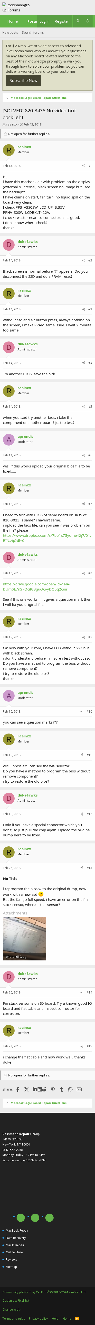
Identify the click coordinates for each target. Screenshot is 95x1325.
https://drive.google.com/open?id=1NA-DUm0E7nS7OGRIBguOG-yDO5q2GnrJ (36, 586)
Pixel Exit (23, 1300)
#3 (90, 309)
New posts (10, 32)
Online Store (14, 1252)
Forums (34, 21)
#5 (90, 406)
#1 (90, 166)
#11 (89, 755)
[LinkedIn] (35, 1089)
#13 (89, 868)
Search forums (33, 32)
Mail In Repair (15, 1245)
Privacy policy (38, 1318)
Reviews (11, 1259)
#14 (89, 992)
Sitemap (11, 1267)
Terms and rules (13, 1318)
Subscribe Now (23, 80)
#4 (90, 363)
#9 (90, 637)
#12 (89, 814)
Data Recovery (16, 1238)
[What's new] (78, 21)
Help (55, 1318)
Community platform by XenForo (44, 1292)
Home (12, 21)
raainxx (12, 124)
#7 (90, 504)
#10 (89, 711)
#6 (90, 455)
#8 (90, 573)
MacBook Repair (17, 1230)
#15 (89, 1046)
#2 (90, 260)
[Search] (88, 21)
